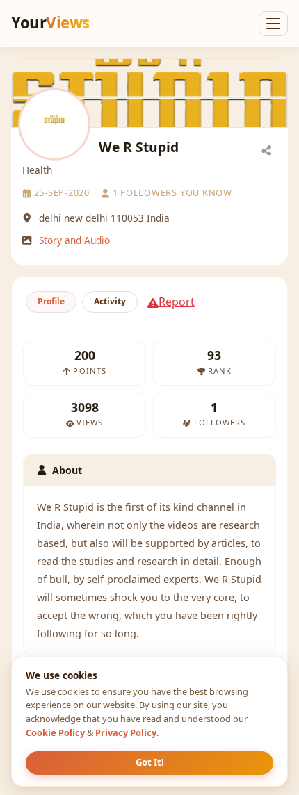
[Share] (266, 149)
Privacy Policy (125, 732)
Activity (110, 301)
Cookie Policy (55, 732)
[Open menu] (273, 23)
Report (177, 301)
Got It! (150, 762)
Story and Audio (74, 240)
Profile (51, 301)
